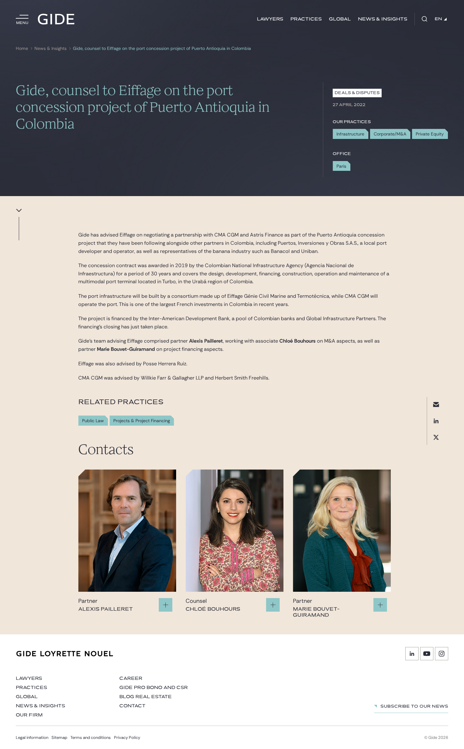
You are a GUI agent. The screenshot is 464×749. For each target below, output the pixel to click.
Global (340, 19)
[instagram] (441, 653)
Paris (341, 166)
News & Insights (382, 19)
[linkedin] (436, 420)
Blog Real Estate (145, 696)
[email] (436, 404)
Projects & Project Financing (141, 420)
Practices (306, 19)
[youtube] (426, 653)
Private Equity (430, 134)
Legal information (32, 737)
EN (438, 19)
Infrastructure (350, 134)
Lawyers (270, 19)
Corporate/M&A (390, 134)
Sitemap (59, 737)
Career (130, 678)
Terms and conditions (90, 737)
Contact (132, 706)
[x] (436, 437)
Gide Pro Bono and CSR (153, 687)
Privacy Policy (127, 737)
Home (22, 48)
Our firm (29, 715)
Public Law (93, 420)
